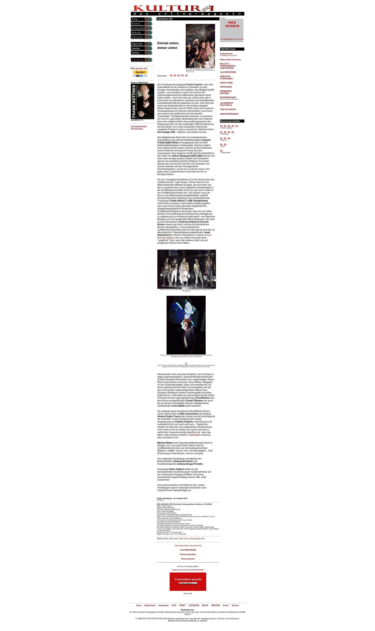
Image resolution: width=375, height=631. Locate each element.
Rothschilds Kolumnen (230, 60)
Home (139, 605)
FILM (174, 605)
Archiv (226, 605)
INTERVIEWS (226, 87)
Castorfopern (194, 435)
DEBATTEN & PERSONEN (226, 77)
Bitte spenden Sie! (139, 68)
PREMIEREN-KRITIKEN (226, 92)
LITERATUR (194, 605)
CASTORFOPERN (228, 72)
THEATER (215, 605)
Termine (235, 605)
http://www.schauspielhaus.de (191, 538)
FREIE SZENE (226, 83)
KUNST (182, 605)
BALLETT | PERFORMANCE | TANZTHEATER (228, 66)
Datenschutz (150, 605)
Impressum (163, 605)
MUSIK (205, 605)
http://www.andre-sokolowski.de (188, 545)
